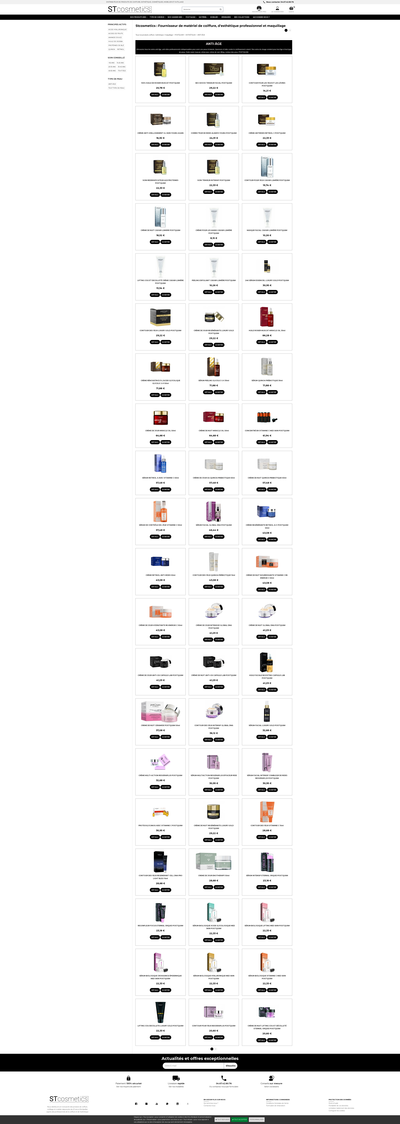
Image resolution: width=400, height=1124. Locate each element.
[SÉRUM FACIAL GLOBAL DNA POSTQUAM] (213, 522)
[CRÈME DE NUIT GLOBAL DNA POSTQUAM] (267, 622)
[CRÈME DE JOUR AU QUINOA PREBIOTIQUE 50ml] (213, 475)
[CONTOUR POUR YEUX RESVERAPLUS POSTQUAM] (213, 1023)
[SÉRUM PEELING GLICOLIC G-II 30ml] (213, 378)
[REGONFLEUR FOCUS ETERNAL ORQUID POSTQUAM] (160, 923)
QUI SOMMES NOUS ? (261, 17)
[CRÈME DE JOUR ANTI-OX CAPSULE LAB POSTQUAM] (160, 672)
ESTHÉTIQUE (191, 35)
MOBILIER (214, 17)
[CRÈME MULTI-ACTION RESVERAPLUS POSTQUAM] (160, 773)
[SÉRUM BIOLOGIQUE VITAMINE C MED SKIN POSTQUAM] (267, 973)
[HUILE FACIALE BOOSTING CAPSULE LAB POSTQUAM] (267, 672)
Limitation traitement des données (341, 1108)
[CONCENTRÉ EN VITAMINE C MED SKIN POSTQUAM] (267, 428)
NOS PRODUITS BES (138, 17)
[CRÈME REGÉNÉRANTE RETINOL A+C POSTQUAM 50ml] (267, 522)
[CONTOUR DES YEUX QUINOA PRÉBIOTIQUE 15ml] (213, 572)
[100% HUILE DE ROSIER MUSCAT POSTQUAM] (160, 80)
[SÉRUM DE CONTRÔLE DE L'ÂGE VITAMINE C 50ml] (160, 522)
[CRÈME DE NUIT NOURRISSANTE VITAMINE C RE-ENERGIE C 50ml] (267, 572)
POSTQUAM (190, 17)
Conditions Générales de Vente (277, 1103)
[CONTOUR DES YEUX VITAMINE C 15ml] (267, 823)
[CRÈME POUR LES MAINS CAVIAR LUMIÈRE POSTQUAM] (213, 228)
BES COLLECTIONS (241, 17)
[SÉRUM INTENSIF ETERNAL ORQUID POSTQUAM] (267, 873)
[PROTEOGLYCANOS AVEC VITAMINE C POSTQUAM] (160, 823)
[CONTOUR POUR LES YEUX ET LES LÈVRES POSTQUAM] (267, 80)
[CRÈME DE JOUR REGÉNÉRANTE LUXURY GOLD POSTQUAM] (213, 328)
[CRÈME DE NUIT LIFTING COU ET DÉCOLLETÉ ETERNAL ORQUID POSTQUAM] (267, 1023)
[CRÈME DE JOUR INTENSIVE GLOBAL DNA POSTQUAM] (213, 622)
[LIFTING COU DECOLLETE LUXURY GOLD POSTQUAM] (160, 1023)
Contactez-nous (209, 1106)
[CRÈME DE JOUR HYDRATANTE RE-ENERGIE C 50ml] (160, 622)
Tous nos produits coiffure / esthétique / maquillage (154, 35)
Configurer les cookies (337, 1111)
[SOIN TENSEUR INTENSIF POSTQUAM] (213, 177)
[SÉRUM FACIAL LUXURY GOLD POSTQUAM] (267, 723)
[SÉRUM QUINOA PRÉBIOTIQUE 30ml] (267, 378)
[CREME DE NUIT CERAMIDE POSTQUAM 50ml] (160, 723)
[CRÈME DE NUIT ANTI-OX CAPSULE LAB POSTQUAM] (213, 672)
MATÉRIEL (203, 17)
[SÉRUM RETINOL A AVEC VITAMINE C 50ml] (160, 475)
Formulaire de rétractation (275, 1106)
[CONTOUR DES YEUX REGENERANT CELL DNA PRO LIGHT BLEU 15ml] (160, 873)
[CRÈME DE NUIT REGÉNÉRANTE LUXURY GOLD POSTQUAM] (213, 823)
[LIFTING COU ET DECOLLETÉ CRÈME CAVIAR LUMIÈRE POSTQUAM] (160, 278)
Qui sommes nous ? (211, 1103)
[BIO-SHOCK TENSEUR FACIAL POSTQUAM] (213, 80)
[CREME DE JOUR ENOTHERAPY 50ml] (213, 873)
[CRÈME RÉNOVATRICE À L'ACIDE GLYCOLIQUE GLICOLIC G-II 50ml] (160, 378)
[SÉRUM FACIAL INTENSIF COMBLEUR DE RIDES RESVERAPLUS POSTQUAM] (267, 773)
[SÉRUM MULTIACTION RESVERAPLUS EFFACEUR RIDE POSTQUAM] (213, 773)
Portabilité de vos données (338, 1106)
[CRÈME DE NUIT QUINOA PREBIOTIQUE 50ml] (267, 475)
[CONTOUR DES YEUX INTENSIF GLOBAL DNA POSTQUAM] (213, 723)
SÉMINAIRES (226, 17)
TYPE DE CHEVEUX (157, 17)
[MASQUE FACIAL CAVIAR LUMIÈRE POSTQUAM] (267, 228)
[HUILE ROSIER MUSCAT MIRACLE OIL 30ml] (267, 328)
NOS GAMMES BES (175, 17)
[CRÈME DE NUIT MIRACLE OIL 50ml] (213, 428)
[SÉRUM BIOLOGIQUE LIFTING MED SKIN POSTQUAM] (267, 923)
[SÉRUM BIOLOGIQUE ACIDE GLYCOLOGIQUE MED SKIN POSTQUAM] (213, 923)
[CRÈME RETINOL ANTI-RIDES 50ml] (160, 572)
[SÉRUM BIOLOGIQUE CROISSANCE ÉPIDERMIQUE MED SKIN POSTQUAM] (160, 973)
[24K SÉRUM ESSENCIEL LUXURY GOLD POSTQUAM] (267, 278)
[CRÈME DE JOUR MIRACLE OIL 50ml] (160, 428)
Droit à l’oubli (333, 1103)
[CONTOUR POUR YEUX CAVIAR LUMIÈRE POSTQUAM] (267, 177)
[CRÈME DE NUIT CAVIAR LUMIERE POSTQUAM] (160, 228)
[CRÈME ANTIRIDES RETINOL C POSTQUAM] (267, 130)
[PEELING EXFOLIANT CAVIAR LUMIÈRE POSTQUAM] (213, 278)
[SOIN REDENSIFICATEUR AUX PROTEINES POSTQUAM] (160, 177)
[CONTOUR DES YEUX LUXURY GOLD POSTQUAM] (160, 328)
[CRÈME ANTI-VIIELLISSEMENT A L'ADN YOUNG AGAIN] (160, 130)
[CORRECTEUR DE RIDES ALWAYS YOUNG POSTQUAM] (213, 130)
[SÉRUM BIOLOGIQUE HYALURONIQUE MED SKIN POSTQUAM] (213, 973)
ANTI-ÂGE (201, 35)
